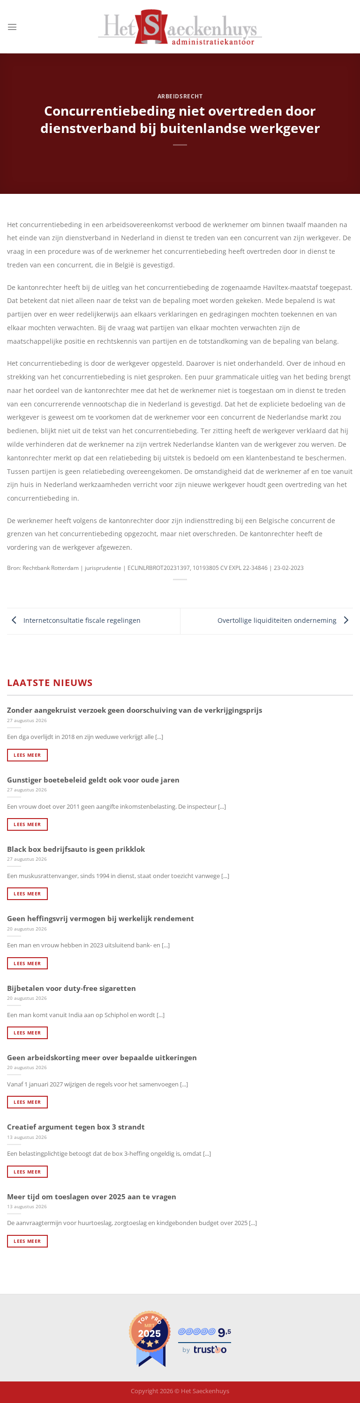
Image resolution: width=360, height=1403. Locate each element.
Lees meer (27, 755)
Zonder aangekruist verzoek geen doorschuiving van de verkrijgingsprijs (134, 710)
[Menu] (12, 26)
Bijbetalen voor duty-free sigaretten (71, 988)
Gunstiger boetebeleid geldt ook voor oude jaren (93, 779)
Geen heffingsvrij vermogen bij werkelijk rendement (100, 918)
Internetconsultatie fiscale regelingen (81, 620)
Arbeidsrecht (180, 96)
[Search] (349, 27)
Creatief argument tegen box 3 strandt (76, 1126)
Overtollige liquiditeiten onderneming (278, 620)
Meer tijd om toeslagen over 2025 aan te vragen (91, 1196)
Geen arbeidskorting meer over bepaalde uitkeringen (102, 1057)
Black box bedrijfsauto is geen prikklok (76, 849)
